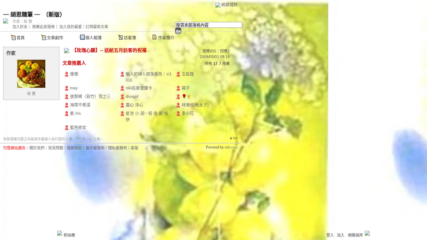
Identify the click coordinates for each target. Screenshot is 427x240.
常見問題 (55, 148)
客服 (134, 148)
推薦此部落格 (43, 27)
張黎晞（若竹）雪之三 (90, 96)
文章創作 (55, 37)
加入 (340, 235)
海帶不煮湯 (80, 104)
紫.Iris (75, 113)
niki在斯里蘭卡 (139, 88)
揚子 (186, 88)
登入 (330, 235)
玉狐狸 (188, 74)
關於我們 (36, 148)
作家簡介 (166, 37)
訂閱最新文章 (97, 27)
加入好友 (20, 27)
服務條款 (74, 148)
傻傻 (74, 74)
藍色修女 (78, 127)
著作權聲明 (95, 148)
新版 (54, 15)
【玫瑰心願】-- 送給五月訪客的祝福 (109, 50)
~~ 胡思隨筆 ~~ (21, 15)
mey (74, 88)
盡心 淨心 (134, 104)
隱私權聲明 (117, 148)
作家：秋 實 (22, 21)
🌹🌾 (187, 96)
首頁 (21, 37)
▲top (233, 138)
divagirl (132, 96)
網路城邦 (229, 4)
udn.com (231, 147)
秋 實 (31, 94)
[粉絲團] (59, 233)
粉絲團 (69, 235)
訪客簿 (130, 37)
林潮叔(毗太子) (195, 104)
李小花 (188, 113)
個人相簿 (93, 37)
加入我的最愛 (70, 27)
